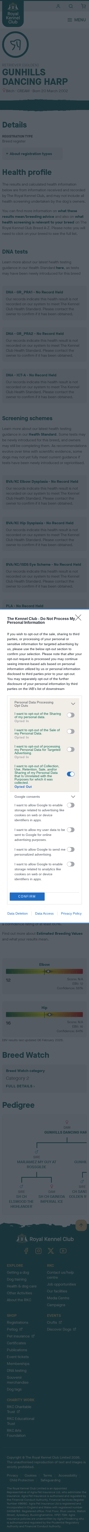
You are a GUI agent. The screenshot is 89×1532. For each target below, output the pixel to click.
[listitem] (44, 704)
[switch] (71, 715)
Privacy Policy (71, 913)
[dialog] (44, 766)
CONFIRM (27, 896)
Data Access (44, 913)
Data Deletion (17, 913)
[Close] (79, 619)
